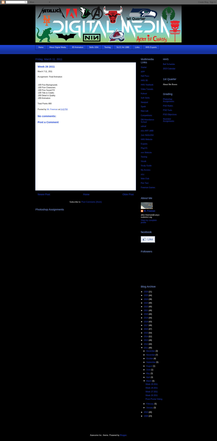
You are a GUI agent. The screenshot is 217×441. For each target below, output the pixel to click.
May (148, 373)
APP (143, 72)
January (150, 407)
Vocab (143, 161)
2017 (146, 325)
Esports (144, 144)
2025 (146, 295)
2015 (146, 333)
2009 (146, 416)
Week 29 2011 (152, 384)
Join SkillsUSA (147, 135)
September (151, 362)
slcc (142, 174)
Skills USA (93, 47)
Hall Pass (145, 76)
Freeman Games (148, 187)
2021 (146, 310)
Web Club (145, 179)
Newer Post (44, 194)
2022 (146, 307)
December (151, 351)
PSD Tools (167, 110)
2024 (146, 299)
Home (40, 47)
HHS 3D (144, 80)
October (150, 358)
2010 (146, 412)
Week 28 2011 (152, 388)
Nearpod (144, 102)
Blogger (123, 435)
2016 (146, 329)
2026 (146, 292)
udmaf (143, 126)
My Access (145, 170)
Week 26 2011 (152, 395)
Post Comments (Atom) (91, 202)
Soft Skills (145, 98)
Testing (107, 47)
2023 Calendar (169, 69)
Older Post (128, 194)
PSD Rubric (168, 106)
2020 (146, 314)
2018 (146, 322)
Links (137, 47)
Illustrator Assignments (168, 120)
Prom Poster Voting (154, 399)
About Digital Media (57, 47)
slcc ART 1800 (147, 131)
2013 (146, 340)
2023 (146, 303)
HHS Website (146, 139)
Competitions (146, 115)
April (148, 377)
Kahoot (144, 93)
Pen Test (145, 183)
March (149, 381)
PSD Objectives (170, 114)
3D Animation (77, 47)
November (151, 355)
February (150, 404)
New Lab (144, 111)
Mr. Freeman (149, 211)
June (148, 370)
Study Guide (146, 166)
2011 (146, 348)
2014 (146, 336)
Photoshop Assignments (168, 100)
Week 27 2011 (152, 392)
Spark (143, 106)
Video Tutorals (147, 89)
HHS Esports (151, 47)
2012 (146, 344)
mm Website (146, 152)
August (149, 366)
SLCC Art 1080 (122, 47)
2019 (146, 318)
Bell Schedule (169, 64)
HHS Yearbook (147, 85)
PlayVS (144, 148)
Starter (144, 67)
